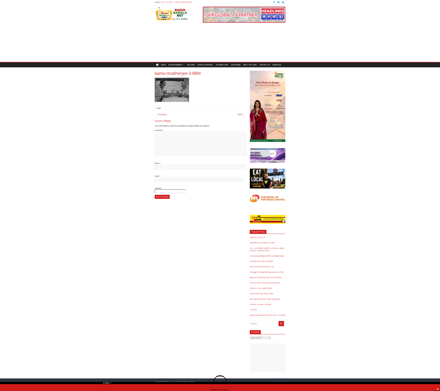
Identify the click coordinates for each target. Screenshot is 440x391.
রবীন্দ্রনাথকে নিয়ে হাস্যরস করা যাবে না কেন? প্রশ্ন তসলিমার (265, 277)
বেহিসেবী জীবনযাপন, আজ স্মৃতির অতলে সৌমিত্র (262, 243)
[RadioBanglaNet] (157, 64)
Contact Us (264, 65)
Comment (159, 130)
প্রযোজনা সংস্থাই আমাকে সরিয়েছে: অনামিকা (261, 294)
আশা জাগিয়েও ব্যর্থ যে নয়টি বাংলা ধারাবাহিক (261, 261)
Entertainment (176, 65)
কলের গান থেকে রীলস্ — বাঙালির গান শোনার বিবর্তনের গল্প (176, 2)
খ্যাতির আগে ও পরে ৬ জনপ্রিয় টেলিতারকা (261, 288)
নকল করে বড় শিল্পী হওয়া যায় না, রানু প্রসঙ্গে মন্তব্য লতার (265, 283)
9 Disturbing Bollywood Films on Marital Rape (267, 256)
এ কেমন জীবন (253, 310)
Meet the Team (250, 65)
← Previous (161, 114)
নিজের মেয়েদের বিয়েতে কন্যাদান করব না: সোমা (262, 267)
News (163, 65)
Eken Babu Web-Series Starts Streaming (264, 299)
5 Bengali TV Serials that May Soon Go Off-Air (267, 272)
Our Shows (236, 65)
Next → (241, 114)
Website (158, 188)
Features (191, 65)
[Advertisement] (220, 45)
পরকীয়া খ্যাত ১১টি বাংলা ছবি (257, 237)
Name (158, 163)
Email (157, 176)
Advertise (276, 65)
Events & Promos (205, 65)
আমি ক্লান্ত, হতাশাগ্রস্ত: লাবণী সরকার (260, 304)
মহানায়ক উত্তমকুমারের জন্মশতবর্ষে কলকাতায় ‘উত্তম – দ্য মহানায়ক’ (267, 315)
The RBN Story (222, 65)
